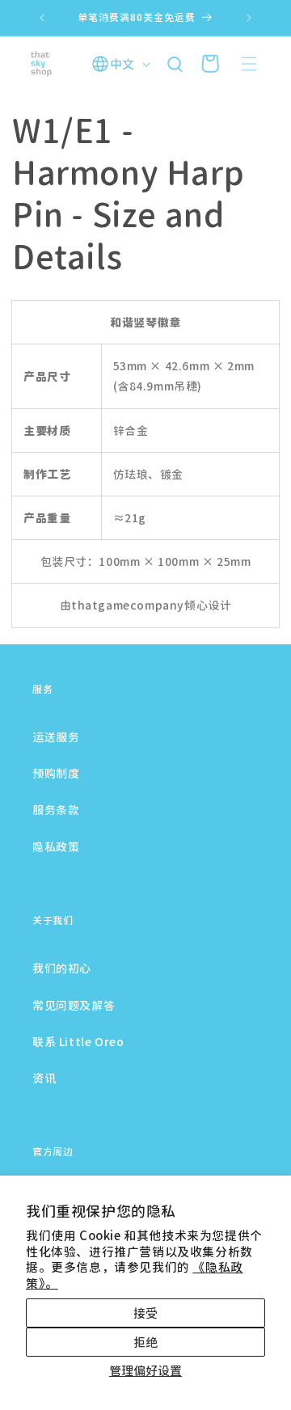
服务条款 (55, 809)
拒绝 (145, 1341)
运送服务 (55, 736)
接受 (145, 1312)
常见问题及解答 (73, 1005)
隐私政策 (55, 846)
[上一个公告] (42, 18)
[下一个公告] (249, 18)
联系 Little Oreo (78, 1041)
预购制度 (55, 773)
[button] (249, 64)
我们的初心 (61, 968)
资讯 (44, 1078)
